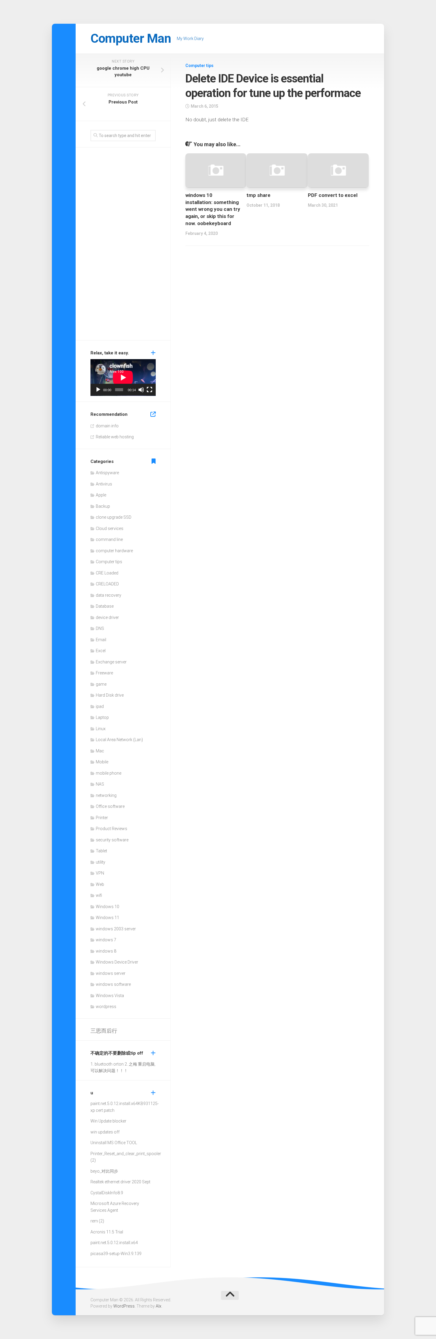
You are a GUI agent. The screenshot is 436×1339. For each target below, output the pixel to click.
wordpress (106, 1006)
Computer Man (130, 38)
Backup (103, 506)
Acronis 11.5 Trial (106, 1232)
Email (101, 639)
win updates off (105, 1132)
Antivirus (104, 484)
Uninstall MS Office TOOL (113, 1142)
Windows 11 (107, 917)
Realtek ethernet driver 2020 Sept (120, 1181)
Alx (158, 1306)
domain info (107, 425)
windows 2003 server (116, 928)
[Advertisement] (123, 245)
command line (109, 539)
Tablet (101, 850)
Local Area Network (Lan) (119, 739)
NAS (100, 784)
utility (100, 862)
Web (100, 884)
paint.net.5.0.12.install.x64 (114, 1103)
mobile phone (108, 773)
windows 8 (106, 951)
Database (105, 606)
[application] (123, 377)
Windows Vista (110, 995)
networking (106, 795)
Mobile (102, 762)
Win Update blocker (108, 1121)
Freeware (104, 673)
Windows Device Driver (117, 962)
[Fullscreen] (149, 390)
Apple (101, 495)
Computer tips (199, 65)
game (101, 684)
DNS (100, 628)
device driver (107, 617)
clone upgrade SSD (113, 517)
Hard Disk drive (110, 695)
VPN (100, 873)
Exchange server (111, 662)
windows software (113, 984)
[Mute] (141, 390)
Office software (110, 806)
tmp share (258, 195)
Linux (101, 728)
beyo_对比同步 (104, 1171)
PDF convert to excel (332, 195)
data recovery (108, 595)
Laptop (102, 717)
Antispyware (107, 472)
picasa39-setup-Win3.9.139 (115, 1253)
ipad (100, 706)
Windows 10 (107, 906)
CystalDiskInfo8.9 (106, 1192)
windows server (110, 973)
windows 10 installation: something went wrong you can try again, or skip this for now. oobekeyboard (212, 209)
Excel (101, 650)
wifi (99, 895)
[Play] (98, 390)
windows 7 (106, 939)
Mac (100, 751)
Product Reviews (111, 828)
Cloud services (109, 528)
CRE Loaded (107, 573)
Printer (102, 817)
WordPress (124, 1306)
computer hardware (114, 550)
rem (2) (97, 1221)
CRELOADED (107, 584)
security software (112, 840)
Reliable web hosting (115, 436)
